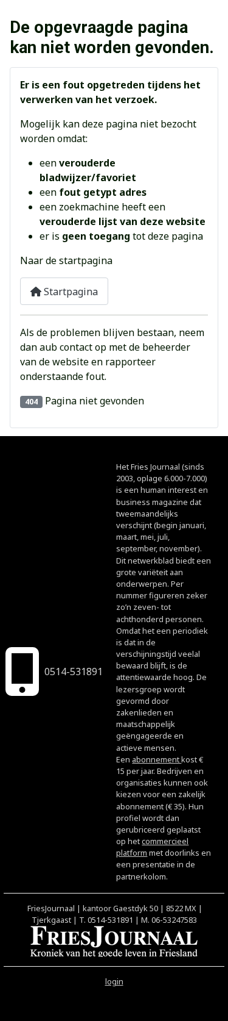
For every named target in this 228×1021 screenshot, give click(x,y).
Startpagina (69, 291)
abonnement (156, 759)
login (114, 981)
